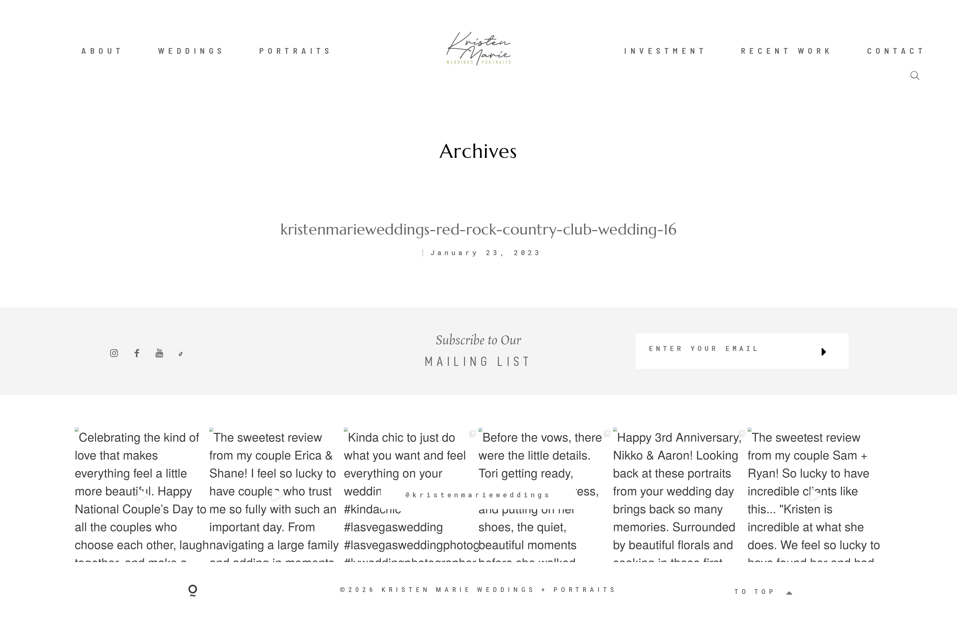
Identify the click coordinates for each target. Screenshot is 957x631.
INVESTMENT (665, 51)
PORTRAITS (296, 51)
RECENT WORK (787, 51)
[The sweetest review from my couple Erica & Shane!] (276, 495)
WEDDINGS (192, 51)
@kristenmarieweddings (478, 494)
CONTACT (897, 51)
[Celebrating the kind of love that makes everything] (142, 495)
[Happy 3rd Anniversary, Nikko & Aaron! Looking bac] (680, 495)
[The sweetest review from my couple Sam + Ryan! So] (815, 495)
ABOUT (102, 51)
